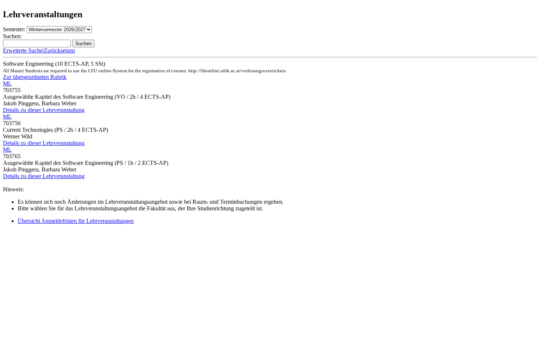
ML (7, 83)
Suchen (83, 43)
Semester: (14, 29)
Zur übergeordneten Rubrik (34, 77)
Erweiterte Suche (23, 50)
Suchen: (12, 36)
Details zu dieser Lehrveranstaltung (43, 110)
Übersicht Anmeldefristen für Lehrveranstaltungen (76, 221)
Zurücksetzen (59, 50)
